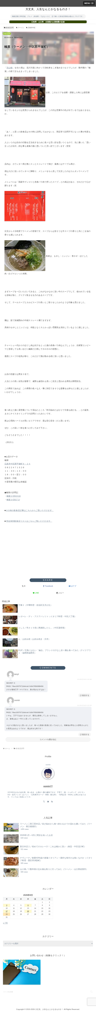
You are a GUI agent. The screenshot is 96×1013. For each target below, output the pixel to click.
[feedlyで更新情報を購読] (48, 801)
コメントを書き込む (48, 739)
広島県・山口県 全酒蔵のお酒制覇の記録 (48, 22)
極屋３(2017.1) (13, 500)
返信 (84, 695)
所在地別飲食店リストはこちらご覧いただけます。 (29, 521)
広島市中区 (31, 28)
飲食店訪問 (10, 28)
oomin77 (48, 786)
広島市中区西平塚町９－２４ (17, 464)
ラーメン (21, 28)
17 (7, 911)
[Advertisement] (48, 558)
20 (28, 911)
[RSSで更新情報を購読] (52, 801)
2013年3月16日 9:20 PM (84, 705)
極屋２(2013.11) (13, 496)
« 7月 (5, 923)
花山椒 (9, 68)
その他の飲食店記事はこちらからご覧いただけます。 (30, 510)
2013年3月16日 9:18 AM (84, 679)
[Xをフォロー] (44, 801)
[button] (60, 593)
